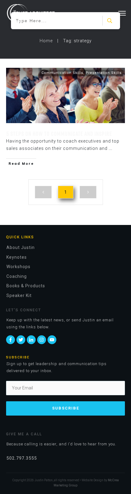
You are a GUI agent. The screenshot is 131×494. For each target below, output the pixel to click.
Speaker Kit (19, 295)
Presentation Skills (104, 73)
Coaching (16, 276)
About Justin (20, 247)
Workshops (18, 266)
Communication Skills (62, 73)
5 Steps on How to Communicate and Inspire (59, 133)
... (110, 148)
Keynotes (16, 257)
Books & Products (25, 285)
